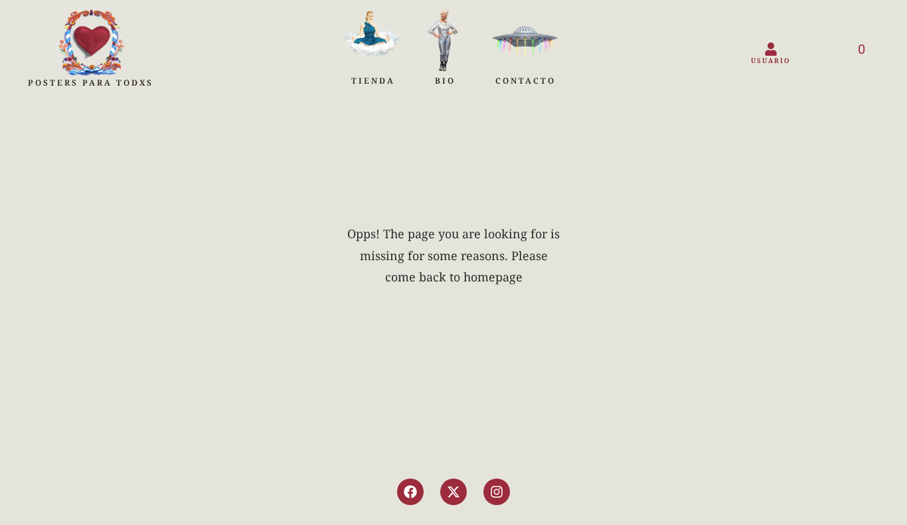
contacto (525, 80)
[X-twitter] (453, 492)
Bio (445, 80)
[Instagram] (496, 492)
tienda (373, 80)
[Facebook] (410, 492)
